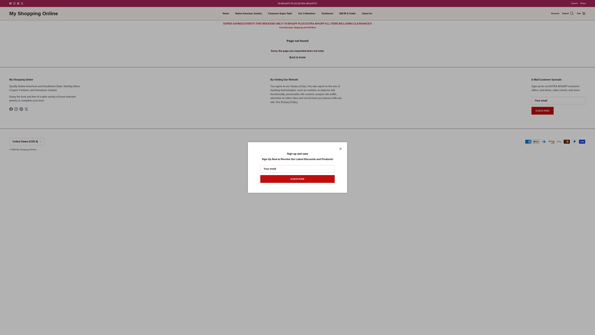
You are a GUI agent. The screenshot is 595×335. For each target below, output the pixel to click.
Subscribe (297, 179)
